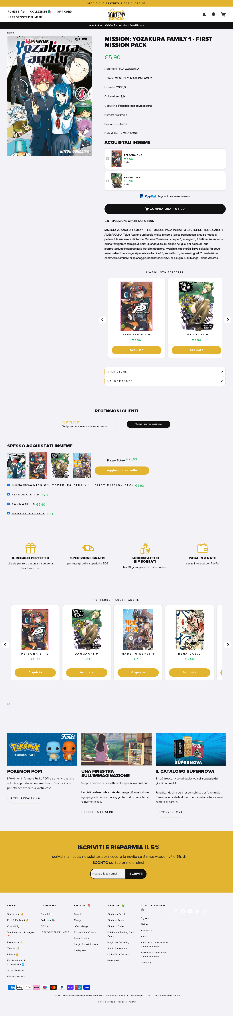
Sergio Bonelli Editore (86, 944)
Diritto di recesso (16, 976)
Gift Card (64, 11)
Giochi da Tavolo (116, 914)
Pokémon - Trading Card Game (120, 934)
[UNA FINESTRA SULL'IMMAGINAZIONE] (116, 749)
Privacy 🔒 (13, 954)
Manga (77, 920)
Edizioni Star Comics (85, 932)
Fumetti (78, 914)
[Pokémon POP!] (42, 749)
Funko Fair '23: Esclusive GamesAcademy (154, 944)
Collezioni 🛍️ (40, 11)
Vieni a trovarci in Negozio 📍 (21, 934)
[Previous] (102, 319)
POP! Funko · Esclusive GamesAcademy (153, 954)
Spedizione (117, 372)
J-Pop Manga (81, 926)
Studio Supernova (117, 948)
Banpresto (146, 930)
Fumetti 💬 (16, 11)
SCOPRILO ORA (171, 812)
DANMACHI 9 (196, 334)
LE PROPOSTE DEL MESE (25, 17)
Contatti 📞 (13, 926)
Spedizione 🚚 (15, 914)
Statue (144, 924)
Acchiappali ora (25, 798)
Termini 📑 (13, 948)
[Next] (227, 319)
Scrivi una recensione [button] (148, 424)
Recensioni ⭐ (15, 942)
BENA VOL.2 (189, 654)
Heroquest (113, 960)
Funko (144, 936)
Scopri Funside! (15, 970)
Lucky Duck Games (118, 954)
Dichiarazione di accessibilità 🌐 (16, 962)
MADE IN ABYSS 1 (28, 513)
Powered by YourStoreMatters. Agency (116, 1002)
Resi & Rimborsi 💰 (18, 920)
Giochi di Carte (115, 926)
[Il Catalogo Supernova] (191, 749)
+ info (126, 162)
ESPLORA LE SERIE (99, 812)
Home (10, 32)
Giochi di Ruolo (115, 920)
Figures (145, 918)
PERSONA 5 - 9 (137, 334)
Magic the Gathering (118, 942)
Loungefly (146, 962)
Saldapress (80, 950)
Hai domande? (119, 381)
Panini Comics (81, 938)
